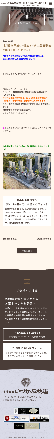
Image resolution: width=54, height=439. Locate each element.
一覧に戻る (27, 250)
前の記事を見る (10, 238)
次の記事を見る (44, 238)
